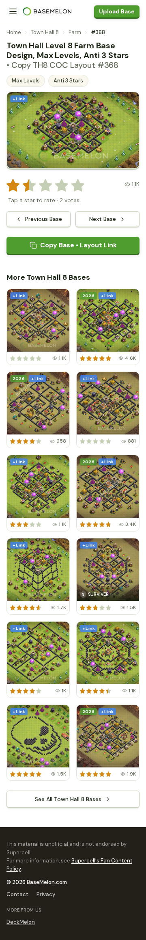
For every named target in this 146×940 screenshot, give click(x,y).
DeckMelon (20, 921)
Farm (75, 32)
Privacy (45, 894)
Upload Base (117, 11)
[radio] (13, 185)
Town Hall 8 (45, 32)
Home (13, 32)
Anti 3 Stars (68, 80)
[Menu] (12, 11)
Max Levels (26, 80)
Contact (17, 894)
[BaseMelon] (47, 11)
